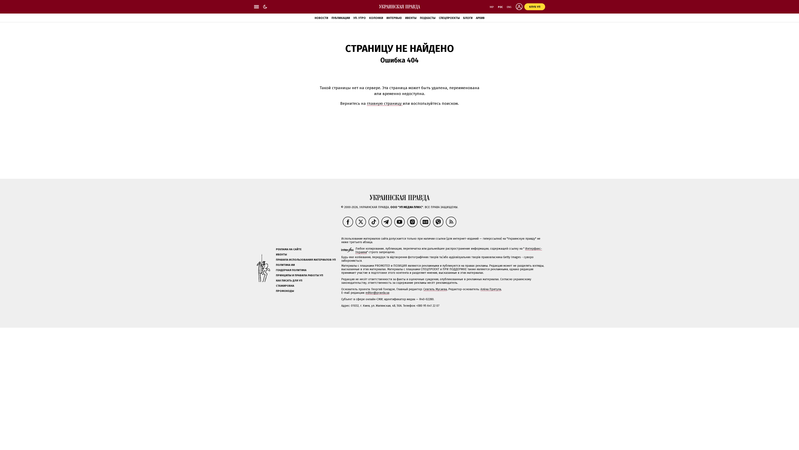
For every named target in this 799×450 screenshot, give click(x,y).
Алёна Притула (490, 289)
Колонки (376, 18)
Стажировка (285, 285)
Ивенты (411, 18)
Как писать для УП (289, 280)
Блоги (468, 18)
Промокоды (285, 290)
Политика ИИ (285, 264)
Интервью (394, 18)
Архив (480, 18)
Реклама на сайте (288, 249)
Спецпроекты (449, 18)
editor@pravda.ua (377, 293)
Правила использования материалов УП (306, 259)
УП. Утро (359, 18)
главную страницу (385, 103)
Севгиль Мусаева (435, 289)
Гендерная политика (291, 270)
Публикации (340, 18)
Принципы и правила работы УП (299, 275)
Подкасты (427, 18)
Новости (321, 18)
